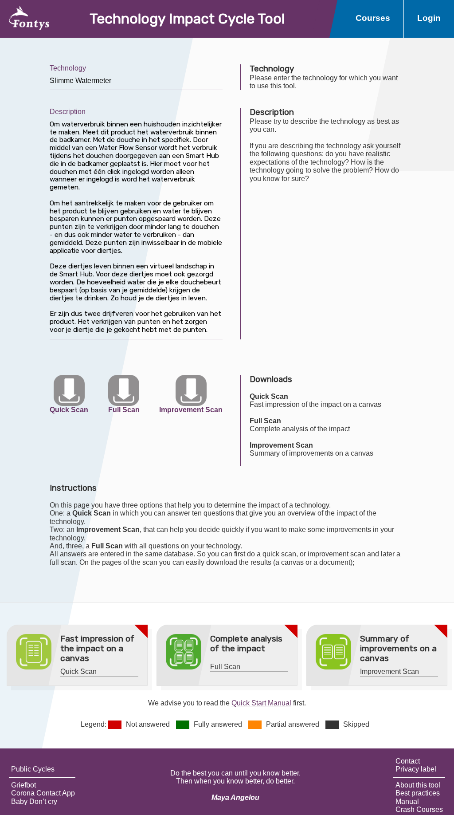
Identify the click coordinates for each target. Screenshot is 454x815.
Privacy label (415, 769)
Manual (407, 801)
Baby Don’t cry (34, 801)
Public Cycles (33, 769)
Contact (407, 761)
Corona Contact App (43, 793)
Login (429, 18)
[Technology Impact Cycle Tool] (24, 19)
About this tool (417, 785)
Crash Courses (419, 809)
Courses (373, 18)
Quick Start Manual (261, 703)
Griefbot (23, 785)
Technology (68, 68)
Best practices (417, 793)
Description (68, 111)
